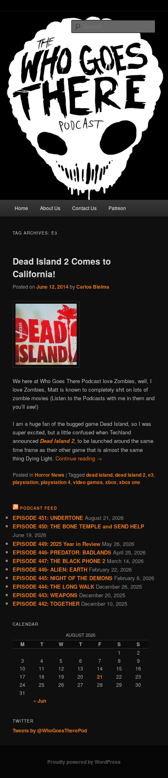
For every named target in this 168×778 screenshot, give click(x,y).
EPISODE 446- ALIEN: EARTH (50, 569)
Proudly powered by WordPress (84, 761)
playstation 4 (56, 482)
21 (100, 676)
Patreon (117, 207)
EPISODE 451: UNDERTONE (48, 518)
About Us (50, 207)
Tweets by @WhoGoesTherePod (50, 730)
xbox (111, 482)
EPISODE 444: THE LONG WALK (53, 586)
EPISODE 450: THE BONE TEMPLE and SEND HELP (78, 526)
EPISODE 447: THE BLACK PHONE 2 (59, 561)
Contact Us (84, 207)
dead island (99, 474)
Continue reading (78, 458)
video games (88, 482)
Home (21, 207)
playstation (25, 482)
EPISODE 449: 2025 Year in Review (56, 544)
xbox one (129, 482)
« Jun (39, 700)
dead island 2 (130, 474)
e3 (151, 474)
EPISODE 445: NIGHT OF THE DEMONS (63, 578)
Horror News (49, 474)
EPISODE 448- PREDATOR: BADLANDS (62, 552)
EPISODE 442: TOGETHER (46, 603)
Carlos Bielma (92, 286)
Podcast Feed (38, 508)
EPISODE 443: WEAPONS (45, 595)
